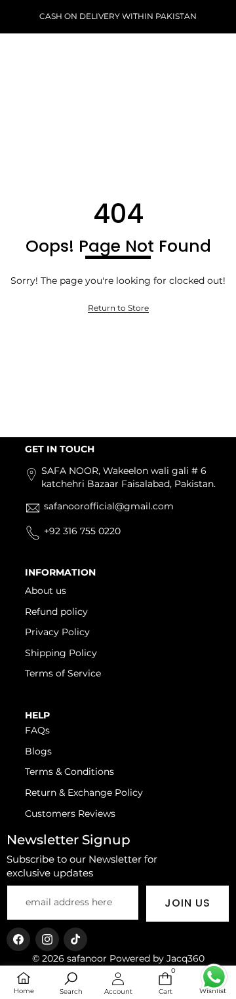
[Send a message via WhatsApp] (214, 977)
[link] (118, 308)
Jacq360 (186, 958)
